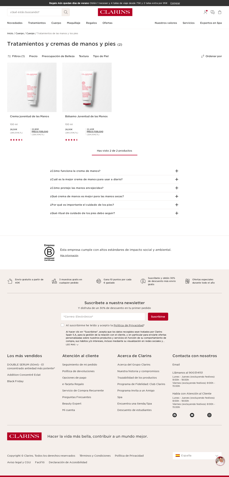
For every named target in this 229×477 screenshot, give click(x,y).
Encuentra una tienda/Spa (134, 403)
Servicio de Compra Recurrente (83, 390)
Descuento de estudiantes (134, 410)
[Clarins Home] (115, 12)
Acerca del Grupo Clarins (133, 364)
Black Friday (15, 381)
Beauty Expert (71, 403)
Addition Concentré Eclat (24, 374)
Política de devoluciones (78, 371)
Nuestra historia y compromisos (138, 371)
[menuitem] (205, 12)
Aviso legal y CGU (19, 462)
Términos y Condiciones (95, 455)
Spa (119, 397)
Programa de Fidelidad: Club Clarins (141, 384)
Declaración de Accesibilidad (68, 462)
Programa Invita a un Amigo (136, 390)
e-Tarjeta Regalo (73, 384)
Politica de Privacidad (128, 325)
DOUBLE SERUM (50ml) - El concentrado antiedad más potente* (31, 366)
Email (176, 364)
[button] (114, 171)
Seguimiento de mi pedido (79, 364)
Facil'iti (40, 462)
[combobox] (197, 456)
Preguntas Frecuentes (76, 397)
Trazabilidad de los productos (137, 377)
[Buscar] (66, 12)
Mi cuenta (68, 410)
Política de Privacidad (129, 455)
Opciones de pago (74, 377)
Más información (69, 255)
